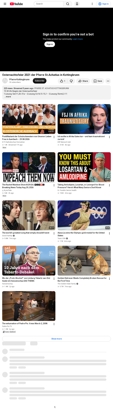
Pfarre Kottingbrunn (19, 79)
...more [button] (7, 97)
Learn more (78, 39)
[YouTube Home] (16, 4)
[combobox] (49, 4)
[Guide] (5, 4)
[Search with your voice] (77, 4)
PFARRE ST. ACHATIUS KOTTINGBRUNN (51, 88)
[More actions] (108, 81)
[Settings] (92, 4)
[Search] (67, 4)
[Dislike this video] (71, 81)
